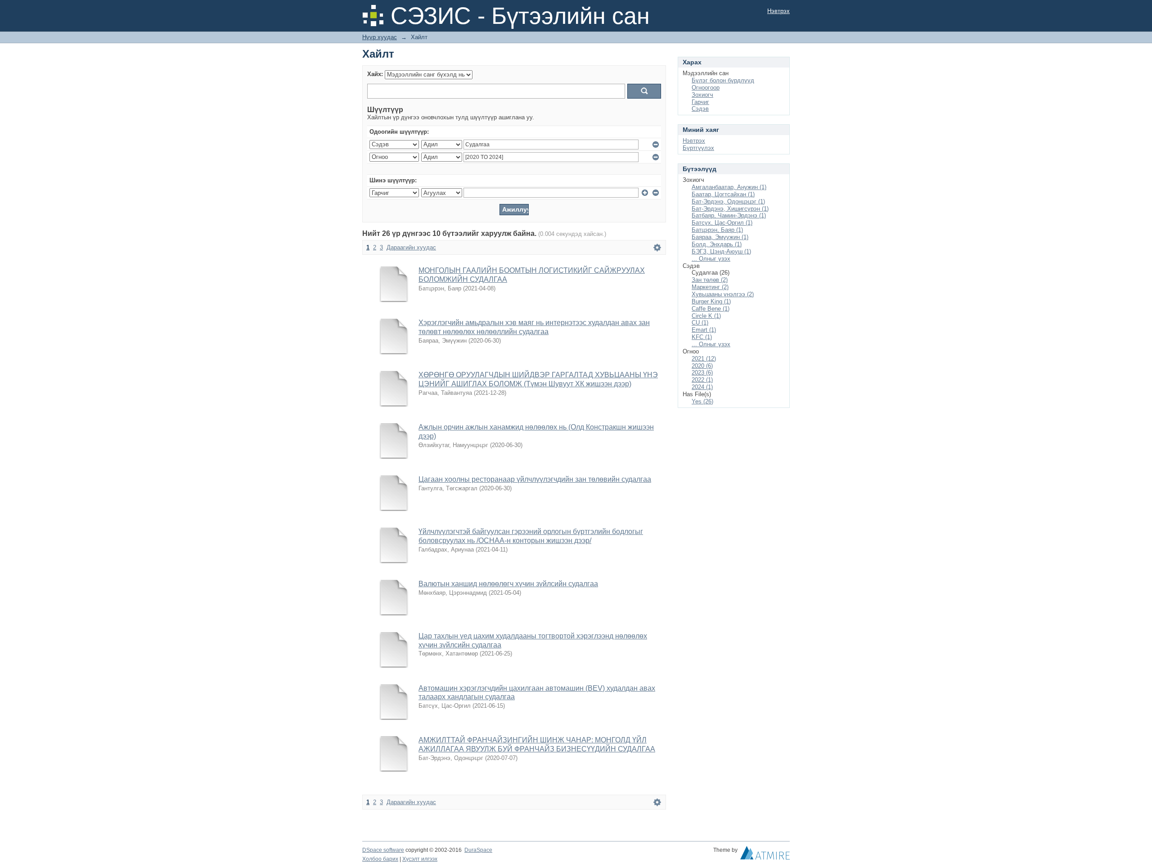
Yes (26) (702, 401)
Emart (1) (704, 329)
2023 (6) (702, 372)
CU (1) (700, 322)
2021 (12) (704, 358)
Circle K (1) (706, 315)
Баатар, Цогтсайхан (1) (723, 194)
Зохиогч (702, 94)
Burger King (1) (711, 301)
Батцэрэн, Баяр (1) (717, 229)
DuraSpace (478, 850)
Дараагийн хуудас (411, 247)
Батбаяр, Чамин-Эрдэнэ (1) (729, 215)
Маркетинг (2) (710, 287)
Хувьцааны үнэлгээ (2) (723, 294)
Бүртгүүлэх (698, 148)
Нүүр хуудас (379, 37)
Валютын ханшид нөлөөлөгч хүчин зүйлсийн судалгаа (508, 584)
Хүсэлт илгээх (419, 859)
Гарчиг (700, 102)
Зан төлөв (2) (710, 279)
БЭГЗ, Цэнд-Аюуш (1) (721, 251)
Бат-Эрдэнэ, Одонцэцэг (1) (728, 201)
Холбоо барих (380, 859)
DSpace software (383, 850)
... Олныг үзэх (711, 258)
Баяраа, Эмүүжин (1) (720, 237)
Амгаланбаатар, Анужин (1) (729, 187)
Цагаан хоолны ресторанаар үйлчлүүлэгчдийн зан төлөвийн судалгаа (534, 479)
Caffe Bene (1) (710, 308)
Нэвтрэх (778, 11)
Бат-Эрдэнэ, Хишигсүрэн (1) (730, 208)
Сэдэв (700, 108)
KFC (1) (702, 337)
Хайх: (375, 74)
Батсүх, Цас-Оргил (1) (722, 222)
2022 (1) (702, 379)
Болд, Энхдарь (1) (717, 244)
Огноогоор (706, 87)
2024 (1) (702, 387)
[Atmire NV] (765, 855)
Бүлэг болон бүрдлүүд (723, 80)
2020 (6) (702, 365)
